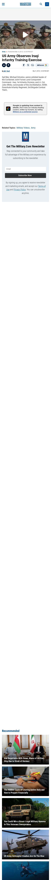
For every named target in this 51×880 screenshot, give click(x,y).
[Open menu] (3, 4)
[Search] (41, 4)
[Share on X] (28, 65)
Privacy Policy (20, 189)
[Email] (33, 65)
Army (3, 51)
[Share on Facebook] (24, 65)
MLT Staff (7, 71)
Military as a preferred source (25, 112)
